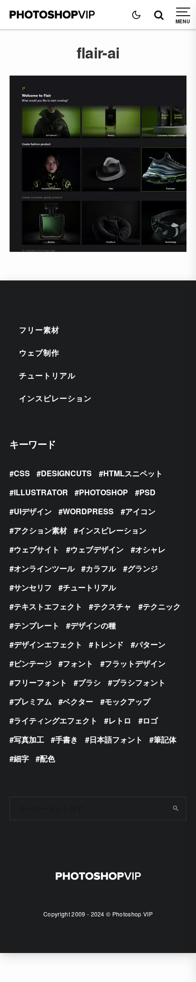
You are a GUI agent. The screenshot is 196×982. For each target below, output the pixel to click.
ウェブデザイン (97, 549)
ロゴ (150, 720)
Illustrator (41, 492)
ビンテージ (33, 663)
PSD (147, 492)
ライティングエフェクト (56, 720)
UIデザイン (33, 511)
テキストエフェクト (48, 606)
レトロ (119, 720)
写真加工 (29, 739)
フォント (78, 663)
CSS (22, 473)
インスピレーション (55, 398)
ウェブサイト (36, 549)
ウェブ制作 (39, 352)
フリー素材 (39, 329)
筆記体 (165, 739)
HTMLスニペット (133, 473)
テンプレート (36, 625)
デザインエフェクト (48, 644)
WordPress (88, 511)
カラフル (101, 568)
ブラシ (89, 682)
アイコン (140, 511)
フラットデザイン (135, 663)
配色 (47, 758)
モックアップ (127, 701)
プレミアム (33, 701)
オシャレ (150, 549)
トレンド (108, 644)
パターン (150, 644)
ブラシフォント (139, 682)
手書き (66, 739)
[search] (176, 808)
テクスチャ (112, 606)
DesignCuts (66, 473)
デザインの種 (93, 625)
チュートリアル (47, 375)
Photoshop (103, 492)
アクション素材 (40, 530)
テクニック (162, 606)
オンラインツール (44, 568)
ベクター (78, 701)
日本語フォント (116, 739)
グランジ (142, 568)
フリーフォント (40, 682)
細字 (21, 758)
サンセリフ (33, 587)
